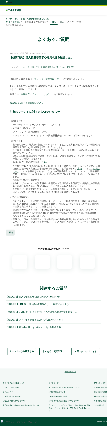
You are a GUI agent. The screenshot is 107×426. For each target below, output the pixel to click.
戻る (11, 232)
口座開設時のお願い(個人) (12, 396)
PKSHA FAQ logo (68, 362)
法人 (62, 22)
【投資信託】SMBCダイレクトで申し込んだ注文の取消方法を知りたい (41, 312)
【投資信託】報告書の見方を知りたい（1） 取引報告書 (33, 327)
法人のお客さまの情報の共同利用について (64, 387)
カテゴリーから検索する (21, 351)
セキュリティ (8, 392)
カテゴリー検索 (12, 19)
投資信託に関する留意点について (26, 103)
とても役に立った (19, 262)
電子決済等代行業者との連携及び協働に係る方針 (21, 405)
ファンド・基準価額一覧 (46, 79)
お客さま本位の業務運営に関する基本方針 (64, 401)
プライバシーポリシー (11, 387)
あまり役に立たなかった (64, 262)
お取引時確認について (56, 392)
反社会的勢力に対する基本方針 (14, 401)
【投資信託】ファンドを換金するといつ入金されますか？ (35, 319)
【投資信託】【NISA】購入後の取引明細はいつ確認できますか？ (38, 304)
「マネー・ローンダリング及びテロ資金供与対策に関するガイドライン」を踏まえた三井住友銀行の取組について (69, 408)
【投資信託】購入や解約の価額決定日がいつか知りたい (33, 296)
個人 (54, 22)
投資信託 (16, 22)
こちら (45, 162)
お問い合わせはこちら (85, 351)
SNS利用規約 (99, 405)
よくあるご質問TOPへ (53, 351)
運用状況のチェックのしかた (35, 94)
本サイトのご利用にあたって (14, 383)
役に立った (42, 262)
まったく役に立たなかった (87, 262)
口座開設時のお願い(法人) (58, 396)
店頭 (79, 168)
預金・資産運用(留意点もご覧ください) (50, 67)
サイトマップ (53, 383)
